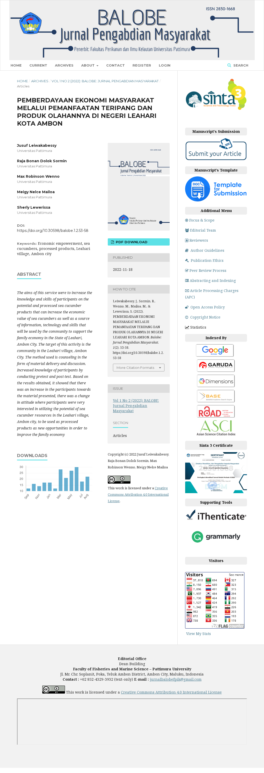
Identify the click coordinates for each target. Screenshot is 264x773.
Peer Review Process (207, 270)
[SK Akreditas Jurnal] (216, 109)
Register (142, 65)
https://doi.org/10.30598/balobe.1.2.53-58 (52, 230)
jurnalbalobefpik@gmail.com (176, 679)
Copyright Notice (205, 317)
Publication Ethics (207, 260)
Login (164, 65)
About (88, 65)
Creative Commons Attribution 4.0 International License (138, 494)
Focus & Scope (201, 220)
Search (240, 65)
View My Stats (198, 633)
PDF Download (131, 242)
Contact (115, 65)
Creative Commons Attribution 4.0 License (171, 692)
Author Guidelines (207, 250)
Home (16, 65)
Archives (64, 65)
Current (38, 65)
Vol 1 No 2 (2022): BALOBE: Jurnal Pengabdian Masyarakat (105, 81)
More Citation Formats (135, 367)
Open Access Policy (208, 307)
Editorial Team (203, 230)
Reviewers (198, 240)
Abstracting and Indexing (213, 280)
